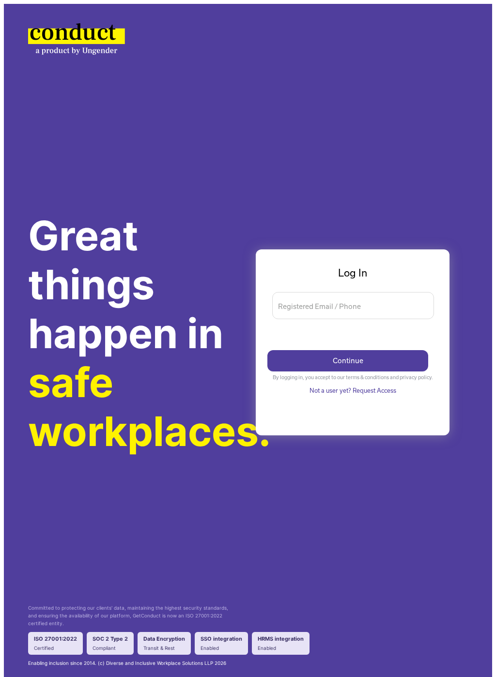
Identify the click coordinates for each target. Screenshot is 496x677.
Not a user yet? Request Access (353, 390)
